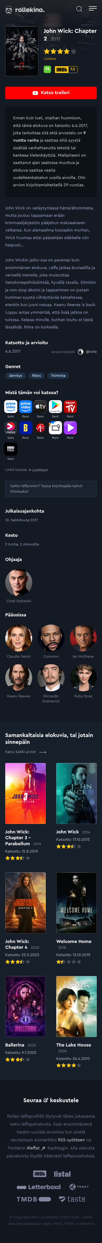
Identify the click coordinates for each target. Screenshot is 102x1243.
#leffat (33, 1148)
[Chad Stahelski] (18, 586)
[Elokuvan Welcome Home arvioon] (76, 918)
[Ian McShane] (83, 642)
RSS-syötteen (71, 1140)
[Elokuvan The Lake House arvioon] (76, 1022)
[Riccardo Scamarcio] (50, 684)
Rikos (36, 376)
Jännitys (15, 376)
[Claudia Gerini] (18, 642)
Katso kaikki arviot (21, 752)
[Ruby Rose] (83, 684)
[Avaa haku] (79, 9)
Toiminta (58, 376)
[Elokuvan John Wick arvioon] (76, 806)
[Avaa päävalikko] (93, 9)
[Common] (50, 642)
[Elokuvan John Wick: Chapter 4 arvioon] (25, 918)
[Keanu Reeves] (18, 684)
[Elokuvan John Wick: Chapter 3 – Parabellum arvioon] (25, 812)
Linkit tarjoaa (16, 470)
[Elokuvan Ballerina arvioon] (25, 1019)
